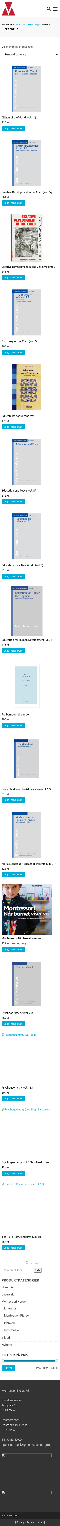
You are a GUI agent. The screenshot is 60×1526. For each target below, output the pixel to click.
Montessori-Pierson (17, 1315)
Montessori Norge (31, 24)
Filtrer (8, 1368)
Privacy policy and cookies (30, 1522)
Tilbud (6, 1337)
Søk (37, 1270)
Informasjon (12, 1330)
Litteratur (10, 1308)
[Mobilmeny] (55, 8)
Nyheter (7, 1345)
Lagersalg (8, 1294)
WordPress (11, 1515)
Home (18, 24)
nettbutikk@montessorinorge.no (31, 1444)
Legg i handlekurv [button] (13, 128)
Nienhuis (8, 1287)
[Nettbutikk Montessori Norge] (8, 9)
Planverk (10, 1323)
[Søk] (49, 8)
